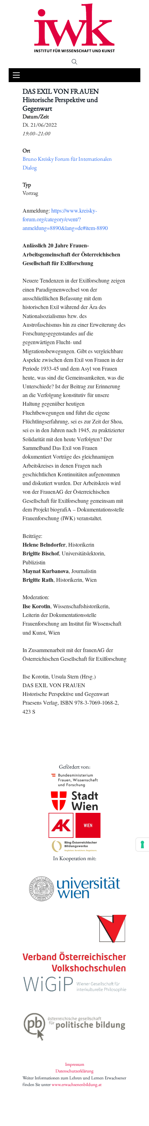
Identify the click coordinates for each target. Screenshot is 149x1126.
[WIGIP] (74, 985)
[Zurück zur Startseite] (74, 28)
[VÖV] (74, 944)
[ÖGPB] (74, 1024)
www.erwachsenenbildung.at (77, 1084)
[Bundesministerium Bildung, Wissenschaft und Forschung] (74, 780)
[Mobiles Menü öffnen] (16, 75)
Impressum (74, 1064)
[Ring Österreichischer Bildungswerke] (74, 846)
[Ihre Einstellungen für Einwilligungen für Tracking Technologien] (142, 844)
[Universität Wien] (74, 889)
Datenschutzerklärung (74, 1071)
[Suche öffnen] (74, 62)
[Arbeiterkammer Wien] (74, 825)
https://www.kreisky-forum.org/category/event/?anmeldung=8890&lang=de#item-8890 (65, 219)
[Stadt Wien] (74, 800)
